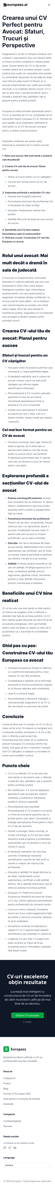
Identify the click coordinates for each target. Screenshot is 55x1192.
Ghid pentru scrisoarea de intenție (21, 1098)
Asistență (8, 1104)
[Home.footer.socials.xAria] (9, 1147)
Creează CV (9, 1078)
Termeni (7, 1126)
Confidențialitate (12, 1121)
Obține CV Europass (27, 1015)
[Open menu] (49, 4)
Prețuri (7, 1083)
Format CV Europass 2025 (17, 1093)
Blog (5, 1088)
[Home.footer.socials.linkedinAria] (15, 1147)
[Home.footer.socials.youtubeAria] (4, 1147)
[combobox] (27, 1165)
